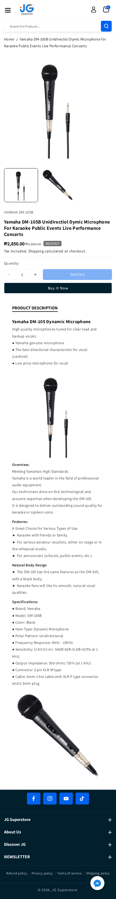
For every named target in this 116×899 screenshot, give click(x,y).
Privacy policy (42, 873)
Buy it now (58, 288)
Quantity (11, 263)
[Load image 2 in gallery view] (58, 185)
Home (9, 39)
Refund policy (16, 873)
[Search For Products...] (106, 26)
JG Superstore (64, 889)
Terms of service (69, 873)
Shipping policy (98, 873)
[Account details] (94, 9)
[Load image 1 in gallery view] (21, 185)
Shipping (36, 251)
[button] (8, 10)
